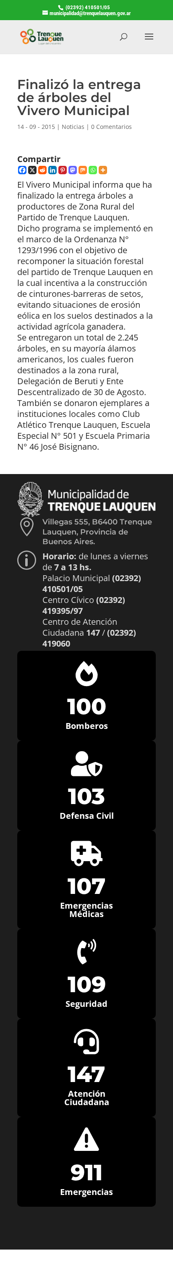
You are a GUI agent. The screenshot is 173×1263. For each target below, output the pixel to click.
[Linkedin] (52, 170)
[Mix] (83, 170)
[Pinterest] (62, 170)
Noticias (73, 127)
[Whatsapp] (93, 170)
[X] (32, 170)
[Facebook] (22, 170)
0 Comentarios (111, 127)
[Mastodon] (72, 170)
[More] (103, 170)
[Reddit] (42, 170)
